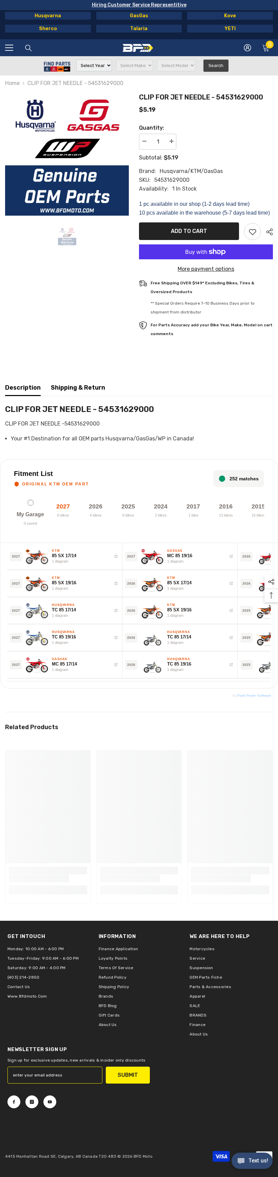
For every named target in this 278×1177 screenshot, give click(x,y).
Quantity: (151, 128)
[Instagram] (31, 1101)
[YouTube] (49, 1101)
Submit (128, 1075)
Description (23, 387)
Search (216, 65)
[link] (39, 878)
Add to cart (189, 231)
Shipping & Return (78, 387)
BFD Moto (143, 1156)
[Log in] (247, 47)
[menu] (9, 48)
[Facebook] (13, 1101)
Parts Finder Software (254, 695)
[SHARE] (267, 232)
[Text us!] (252, 1161)
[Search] (28, 48)
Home (12, 83)
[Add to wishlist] (252, 231)
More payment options (206, 269)
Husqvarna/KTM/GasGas (191, 171)
